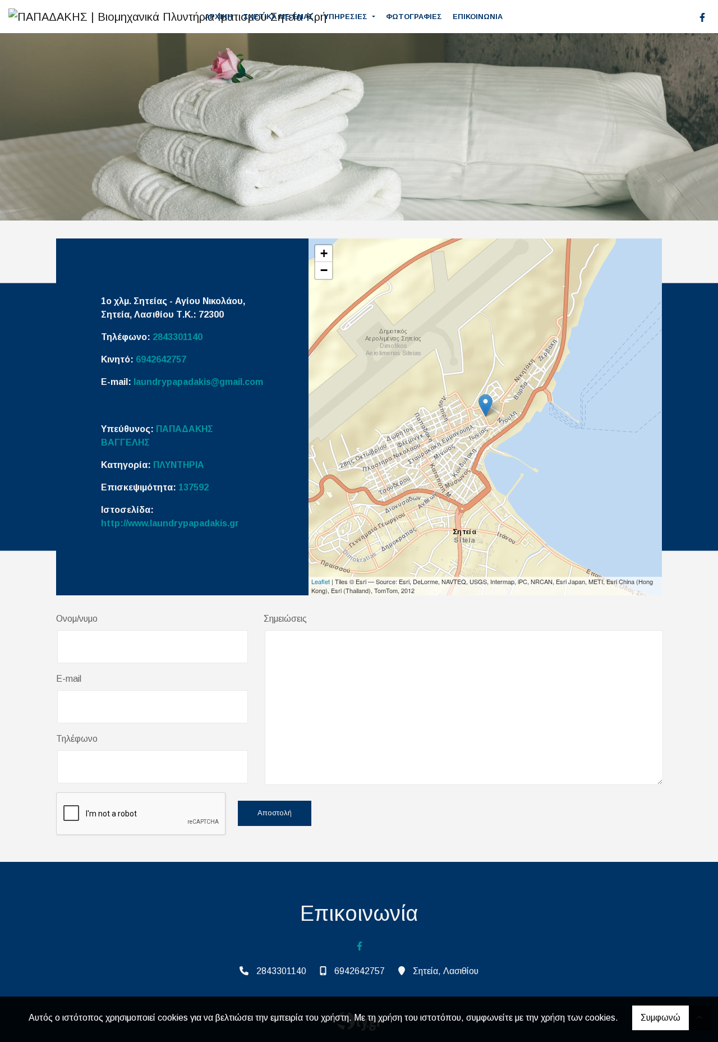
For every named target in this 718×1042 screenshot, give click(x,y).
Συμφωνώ (660, 1017)
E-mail (68, 678)
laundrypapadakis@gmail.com (198, 382)
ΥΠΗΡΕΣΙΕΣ (347, 16)
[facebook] (702, 17)
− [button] (324, 270)
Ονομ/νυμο (77, 618)
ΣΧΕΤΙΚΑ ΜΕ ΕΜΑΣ (278, 16)
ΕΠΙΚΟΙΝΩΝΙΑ (478, 16)
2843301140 (177, 337)
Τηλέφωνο (77, 738)
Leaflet (320, 581)
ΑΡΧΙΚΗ (219, 16)
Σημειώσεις (285, 618)
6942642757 (161, 359)
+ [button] (324, 253)
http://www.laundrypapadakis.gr (170, 523)
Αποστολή (274, 813)
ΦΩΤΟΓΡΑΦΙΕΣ (414, 16)
